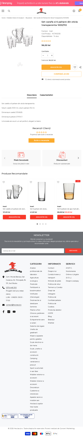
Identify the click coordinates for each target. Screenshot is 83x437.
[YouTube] (14, 311)
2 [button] (40, 224)
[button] (46, 41)
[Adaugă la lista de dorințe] (4, 182)
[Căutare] (9, 11)
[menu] (3, 11)
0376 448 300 (11, 288)
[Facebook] (3, 311)
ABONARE (73, 251)
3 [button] (43, 224)
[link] (75, 67)
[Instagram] (8, 311)
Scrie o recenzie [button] (41, 140)
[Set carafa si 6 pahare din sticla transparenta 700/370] (14, 191)
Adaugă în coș (56, 67)
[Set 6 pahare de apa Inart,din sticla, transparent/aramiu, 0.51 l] (68, 191)
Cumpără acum (61, 74)
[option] (20, 38)
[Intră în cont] (74, 11)
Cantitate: (45, 51)
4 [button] (45, 224)
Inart (51, 31)
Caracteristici (46, 95)
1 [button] (37, 224)
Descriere (32, 95)
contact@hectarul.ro (13, 305)
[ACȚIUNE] (79, 67)
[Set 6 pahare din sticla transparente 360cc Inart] (41, 191)
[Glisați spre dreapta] (78, 158)
